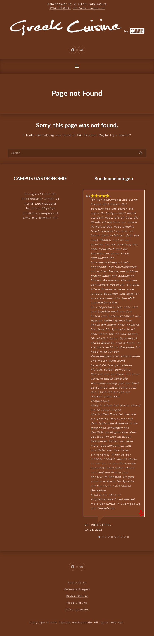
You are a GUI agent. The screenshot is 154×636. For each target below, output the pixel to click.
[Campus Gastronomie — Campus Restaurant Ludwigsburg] (77, 27)
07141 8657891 (60, 8)
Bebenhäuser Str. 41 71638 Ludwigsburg (77, 3)
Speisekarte (77, 582)
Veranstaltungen (77, 589)
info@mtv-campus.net (89, 8)
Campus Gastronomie (75, 622)
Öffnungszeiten (77, 609)
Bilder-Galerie (77, 595)
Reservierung (77, 602)
